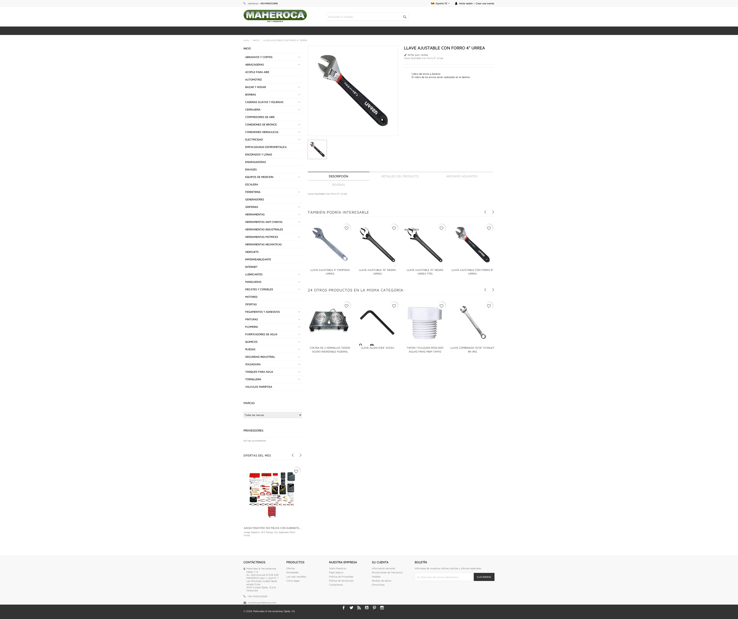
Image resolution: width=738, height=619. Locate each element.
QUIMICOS (251, 341)
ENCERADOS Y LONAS (258, 154)
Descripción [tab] (338, 176)
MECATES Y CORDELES (259, 289)
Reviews (338, 184)
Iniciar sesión (466, 3)
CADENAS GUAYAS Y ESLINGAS (264, 102)
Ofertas (290, 568)
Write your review (416, 54)
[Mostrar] (360, 345)
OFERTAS (251, 304)
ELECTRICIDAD (254, 139)
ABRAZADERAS (254, 64)
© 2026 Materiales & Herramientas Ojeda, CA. (269, 611)
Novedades (292, 572)
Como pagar (293, 580)
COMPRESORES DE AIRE (260, 117)
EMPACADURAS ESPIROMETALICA (266, 147)
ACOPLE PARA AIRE (257, 72)
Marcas (249, 403)
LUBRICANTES (254, 274)
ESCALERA (251, 184)
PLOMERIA (251, 326)
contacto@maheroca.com (262, 602)
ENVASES (251, 169)
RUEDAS (250, 349)
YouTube (366, 607)
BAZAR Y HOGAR (255, 87)
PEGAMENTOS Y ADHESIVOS (262, 311)
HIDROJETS (252, 251)
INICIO (247, 48)
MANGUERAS (253, 281)
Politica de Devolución (341, 580)
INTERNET (251, 266)
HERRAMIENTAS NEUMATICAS (263, 244)
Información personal (383, 568)
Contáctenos (336, 584)
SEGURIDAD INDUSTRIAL (260, 356)
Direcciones (378, 584)
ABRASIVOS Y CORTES (259, 57)
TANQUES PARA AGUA (259, 371)
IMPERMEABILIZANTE (258, 259)
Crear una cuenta (485, 3)
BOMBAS (250, 94)
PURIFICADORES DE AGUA (261, 334)
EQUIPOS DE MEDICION (259, 176)
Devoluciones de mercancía (387, 572)
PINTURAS (251, 319)
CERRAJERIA (252, 109)
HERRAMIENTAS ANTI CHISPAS (264, 221)
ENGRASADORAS (255, 161)
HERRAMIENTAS (255, 214)
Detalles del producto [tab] (400, 176)
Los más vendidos (296, 576)
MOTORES (251, 296)
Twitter (351, 607)
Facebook (343, 607)
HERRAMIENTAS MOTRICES (261, 236)
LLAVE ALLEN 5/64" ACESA (377, 347)
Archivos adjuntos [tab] (461, 176)
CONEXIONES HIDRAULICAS (261, 132)
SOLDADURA (253, 364)
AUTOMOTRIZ (253, 79)
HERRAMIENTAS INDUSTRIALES (264, 229)
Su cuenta (380, 562)
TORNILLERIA (253, 379)
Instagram (382, 607)
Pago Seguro (336, 572)
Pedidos (376, 576)
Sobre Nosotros (337, 568)
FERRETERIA (252, 191)
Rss (359, 607)
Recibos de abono (381, 580)
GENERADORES (254, 199)
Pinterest (374, 607)
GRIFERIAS (251, 206)
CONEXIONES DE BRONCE (261, 124)
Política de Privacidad (341, 576)
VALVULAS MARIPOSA (258, 386)
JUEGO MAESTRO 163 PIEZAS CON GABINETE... (272, 527)
